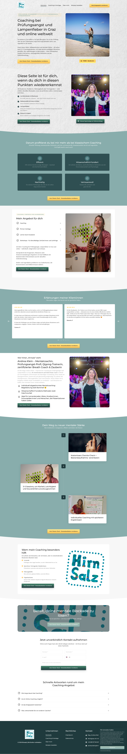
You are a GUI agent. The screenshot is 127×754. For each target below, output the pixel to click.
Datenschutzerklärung (105, 750)
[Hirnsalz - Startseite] (21, 5)
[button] (118, 321)
